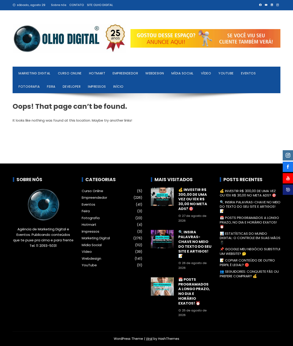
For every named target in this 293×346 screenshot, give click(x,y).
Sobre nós (58, 5)
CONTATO (76, 5)
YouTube (226, 73)
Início (118, 86)
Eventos (248, 73)
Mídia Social (182, 73)
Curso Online (70, 73)
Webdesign (154, 73)
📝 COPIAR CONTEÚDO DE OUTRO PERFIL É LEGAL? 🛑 (247, 262)
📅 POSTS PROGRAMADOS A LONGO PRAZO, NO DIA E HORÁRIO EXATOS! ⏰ (194, 291)
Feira (51, 86)
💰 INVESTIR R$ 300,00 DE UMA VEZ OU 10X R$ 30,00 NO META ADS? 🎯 (192, 199)
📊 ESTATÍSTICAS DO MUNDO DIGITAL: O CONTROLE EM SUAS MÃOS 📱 (250, 238)
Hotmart (97, 73)
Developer (72, 86)
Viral (149, 338)
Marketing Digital (35, 73)
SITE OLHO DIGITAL (100, 5)
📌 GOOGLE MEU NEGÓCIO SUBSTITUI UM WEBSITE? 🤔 (250, 251)
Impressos (97, 86)
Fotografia (29, 86)
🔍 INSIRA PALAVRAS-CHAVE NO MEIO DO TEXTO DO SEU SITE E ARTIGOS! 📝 (195, 244)
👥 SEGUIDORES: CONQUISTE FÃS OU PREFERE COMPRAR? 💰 (249, 273)
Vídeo (206, 73)
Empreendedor (125, 73)
